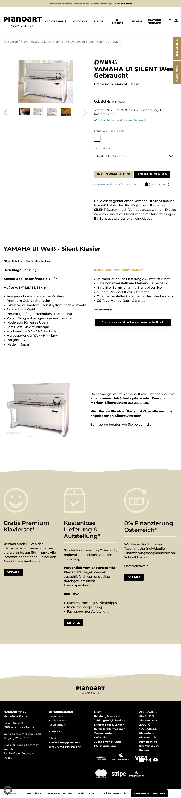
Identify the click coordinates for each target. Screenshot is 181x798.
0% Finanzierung (105, 746)
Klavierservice (57, 720)
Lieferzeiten (101, 737)
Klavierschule (57, 724)
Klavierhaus (56, 716)
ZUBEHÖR (145, 724)
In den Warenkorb (113, 174)
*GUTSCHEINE (148, 729)
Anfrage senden (152, 174)
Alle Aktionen (123, 3)
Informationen (159, 184)
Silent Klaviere (54, 41)
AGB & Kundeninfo (59, 793)
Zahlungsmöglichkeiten (109, 720)
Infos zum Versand (133, 120)
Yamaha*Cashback (60, 3)
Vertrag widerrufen (149, 793)
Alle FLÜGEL (147, 716)
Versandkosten (103, 733)
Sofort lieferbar (108, 120)
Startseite (11, 41)
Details (13, 572)
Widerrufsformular (115, 793)
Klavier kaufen (31, 41)
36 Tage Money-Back (107, 741)
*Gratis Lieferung (101, 3)
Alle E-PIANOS (148, 720)
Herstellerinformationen (109, 729)
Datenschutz (32, 793)
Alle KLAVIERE (148, 712)
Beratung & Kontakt (107, 716)
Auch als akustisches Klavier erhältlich (132, 322)
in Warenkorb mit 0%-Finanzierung (118, 184)
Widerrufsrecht (87, 793)
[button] (8, 790)
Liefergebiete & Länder (109, 724)
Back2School (81, 3)
